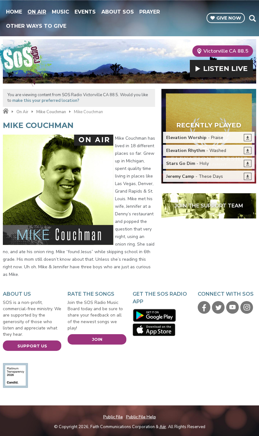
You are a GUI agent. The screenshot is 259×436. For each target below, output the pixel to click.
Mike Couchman (51, 112)
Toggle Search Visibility (252, 18)
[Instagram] (246, 307)
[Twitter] (218, 307)
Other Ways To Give (36, 26)
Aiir (163, 427)
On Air (36, 12)
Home (14, 12)
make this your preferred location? (45, 100)
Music (60, 12)
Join (97, 339)
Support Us (32, 345)
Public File (113, 417)
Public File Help (141, 417)
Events (85, 12)
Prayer (149, 12)
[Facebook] (204, 307)
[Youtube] (232, 307)
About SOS (117, 12)
